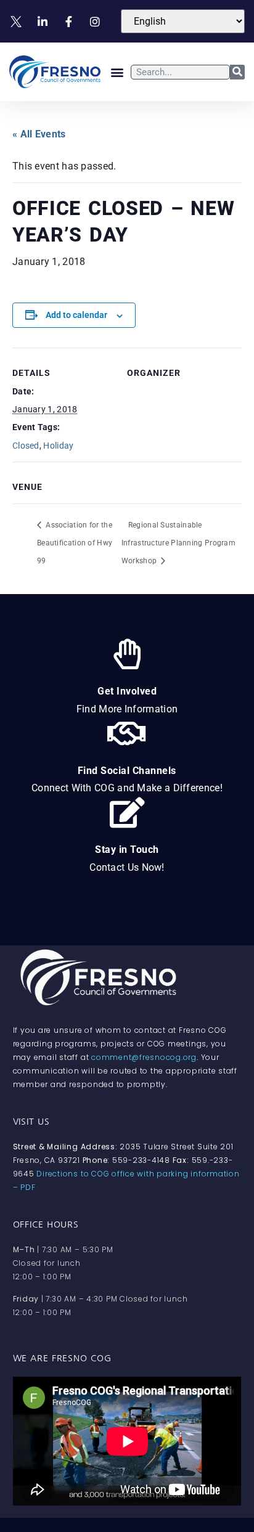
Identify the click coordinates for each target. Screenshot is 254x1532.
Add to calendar (76, 315)
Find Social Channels (127, 770)
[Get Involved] (127, 653)
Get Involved (127, 691)
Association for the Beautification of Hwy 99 (74, 543)
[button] (117, 72)
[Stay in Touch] (127, 812)
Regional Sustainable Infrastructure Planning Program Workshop (178, 543)
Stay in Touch (127, 849)
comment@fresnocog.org (144, 1057)
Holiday (58, 445)
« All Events (39, 134)
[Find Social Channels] (127, 733)
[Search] (237, 72)
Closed (25, 445)
